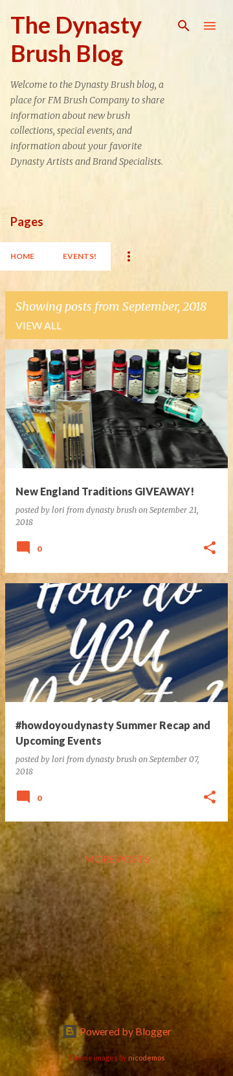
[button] (209, 548)
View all (38, 325)
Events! (79, 256)
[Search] (184, 25)
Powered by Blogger (125, 1031)
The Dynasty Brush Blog (76, 38)
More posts (117, 859)
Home (22, 256)
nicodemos (146, 1057)
